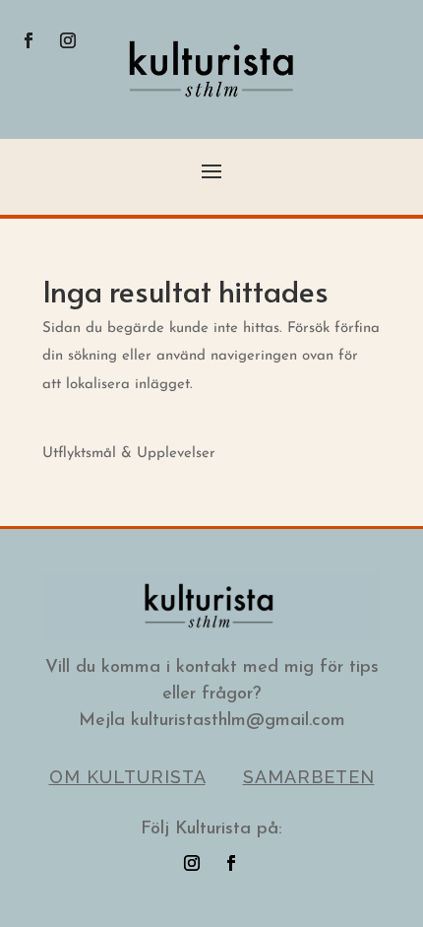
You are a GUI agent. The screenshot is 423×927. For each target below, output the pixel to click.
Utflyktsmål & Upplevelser (128, 453)
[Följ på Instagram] (68, 40)
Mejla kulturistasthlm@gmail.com (212, 721)
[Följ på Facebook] (28, 40)
